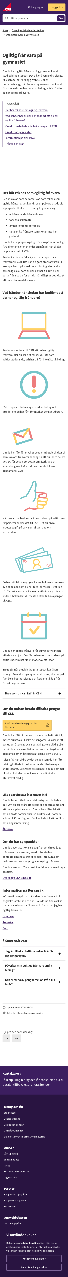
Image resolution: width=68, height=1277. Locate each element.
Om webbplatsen (15, 1217)
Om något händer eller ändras (28, 30)
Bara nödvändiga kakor (34, 1267)
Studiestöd (9, 1112)
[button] (34, 693)
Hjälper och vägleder (15, 1200)
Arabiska (8, 922)
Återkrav (8, 829)
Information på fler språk (20, 137)
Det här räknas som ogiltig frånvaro (26, 110)
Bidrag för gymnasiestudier (30, 1012)
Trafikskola (10, 1206)
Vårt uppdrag (11, 1153)
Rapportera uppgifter (15, 1194)
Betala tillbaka (12, 1118)
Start (5, 30)
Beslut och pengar (14, 1124)
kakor (21, 1250)
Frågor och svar (14, 143)
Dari (5, 928)
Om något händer (13, 1130)
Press (7, 1165)
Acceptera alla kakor (34, 1258)
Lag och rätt (10, 1177)
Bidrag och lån (13, 1107)
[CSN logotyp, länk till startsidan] (7, 7)
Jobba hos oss (11, 1159)
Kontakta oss (12, 1073)
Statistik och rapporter (16, 1171)
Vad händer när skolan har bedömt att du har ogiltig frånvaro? (31, 118)
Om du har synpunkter (18, 132)
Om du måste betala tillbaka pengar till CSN (31, 126)
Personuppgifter (13, 1223)
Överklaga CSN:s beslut (17, 878)
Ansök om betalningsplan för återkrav (21, 725)
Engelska (8, 916)
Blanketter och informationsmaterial (24, 1136)
